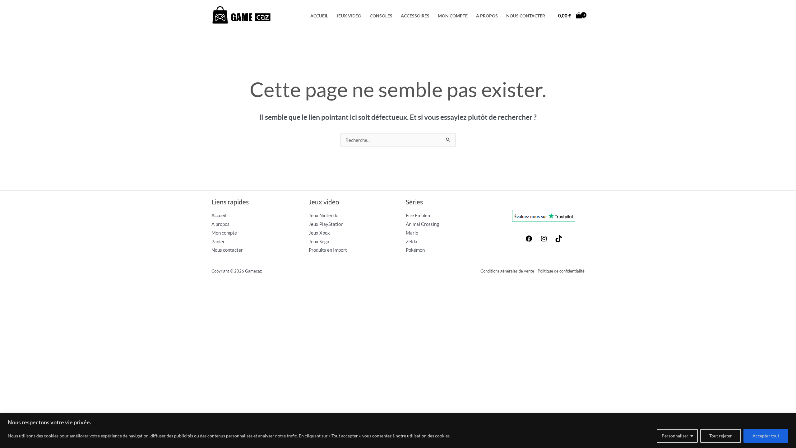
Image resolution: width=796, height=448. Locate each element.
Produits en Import (328, 250)
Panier (218, 241)
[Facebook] (529, 240)
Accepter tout (765, 435)
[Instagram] (544, 240)
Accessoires (415, 15)
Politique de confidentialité (561, 270)
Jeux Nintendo (323, 215)
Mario (412, 233)
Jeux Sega (319, 241)
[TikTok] (558, 240)
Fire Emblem (418, 215)
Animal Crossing (422, 224)
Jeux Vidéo (348, 15)
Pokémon (415, 250)
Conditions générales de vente (507, 270)
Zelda (411, 241)
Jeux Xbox (319, 233)
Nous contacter (525, 15)
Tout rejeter (720, 435)
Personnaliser (675, 435)
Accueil (319, 15)
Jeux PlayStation (326, 224)
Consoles (381, 15)
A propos (487, 15)
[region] (398, 430)
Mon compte (453, 15)
